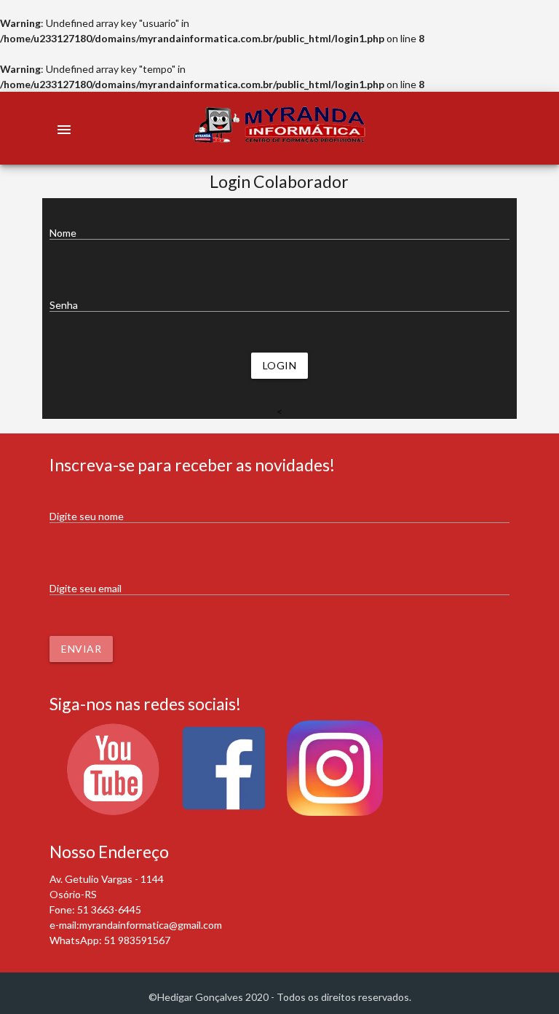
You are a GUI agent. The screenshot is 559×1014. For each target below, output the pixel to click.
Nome (62, 233)
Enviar (81, 648)
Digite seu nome (86, 516)
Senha (63, 305)
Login (280, 365)
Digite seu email (85, 588)
